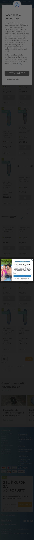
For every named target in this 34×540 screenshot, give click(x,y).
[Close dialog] (32, 260)
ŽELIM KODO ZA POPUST (22, 275)
